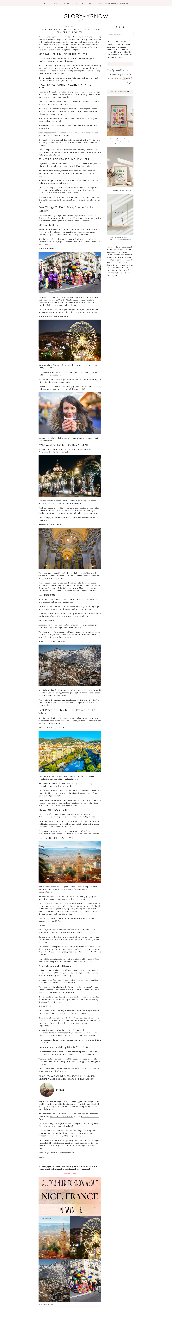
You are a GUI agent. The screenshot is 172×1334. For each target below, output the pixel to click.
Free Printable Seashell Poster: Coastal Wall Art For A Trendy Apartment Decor (120, 141)
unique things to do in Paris (61, 1116)
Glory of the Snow (86, 16)
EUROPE (50, 1304)
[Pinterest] (116, 27)
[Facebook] (119, 27)
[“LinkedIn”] (123, 27)
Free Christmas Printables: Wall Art (120, 190)
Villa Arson (78, 242)
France (68, 510)
